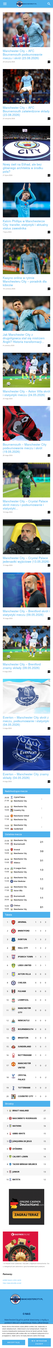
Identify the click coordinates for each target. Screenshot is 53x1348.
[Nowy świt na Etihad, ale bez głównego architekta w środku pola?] (26, 143)
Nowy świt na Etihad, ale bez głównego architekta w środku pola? (23, 168)
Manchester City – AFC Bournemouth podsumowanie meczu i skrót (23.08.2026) (22, 54)
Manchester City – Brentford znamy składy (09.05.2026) (22, 666)
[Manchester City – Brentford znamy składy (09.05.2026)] (26, 643)
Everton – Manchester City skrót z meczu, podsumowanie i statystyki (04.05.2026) (26, 721)
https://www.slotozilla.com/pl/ (12, 1283)
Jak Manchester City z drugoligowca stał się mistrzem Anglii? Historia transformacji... (24, 338)
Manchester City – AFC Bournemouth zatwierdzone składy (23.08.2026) (26, 111)
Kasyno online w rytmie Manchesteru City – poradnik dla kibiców (25, 281)
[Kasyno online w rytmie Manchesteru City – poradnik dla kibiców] (26, 256)
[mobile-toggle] (4, 4)
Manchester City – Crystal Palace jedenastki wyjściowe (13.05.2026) (26, 560)
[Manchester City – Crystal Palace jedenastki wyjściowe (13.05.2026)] (26, 536)
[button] (49, 4)
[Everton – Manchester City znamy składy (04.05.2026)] (26, 753)
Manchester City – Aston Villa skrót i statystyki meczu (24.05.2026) (26, 393)
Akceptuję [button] (13, 1342)
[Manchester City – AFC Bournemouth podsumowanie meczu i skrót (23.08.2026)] (26, 29)
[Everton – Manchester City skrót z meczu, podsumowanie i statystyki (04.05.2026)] (26, 696)
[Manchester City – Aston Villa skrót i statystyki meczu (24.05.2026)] (26, 370)
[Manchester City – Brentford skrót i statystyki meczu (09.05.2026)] (26, 590)
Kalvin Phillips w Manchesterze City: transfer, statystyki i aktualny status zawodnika (25, 224)
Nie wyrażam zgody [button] (39, 1342)
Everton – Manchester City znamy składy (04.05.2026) (26, 776)
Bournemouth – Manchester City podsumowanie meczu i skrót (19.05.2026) (24, 448)
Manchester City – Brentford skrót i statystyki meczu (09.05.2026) (26, 613)
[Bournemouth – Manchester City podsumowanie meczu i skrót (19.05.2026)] (26, 423)
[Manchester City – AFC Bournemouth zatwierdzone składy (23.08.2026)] (26, 86)
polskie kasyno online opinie (12, 1280)
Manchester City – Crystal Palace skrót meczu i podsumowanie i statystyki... (25, 504)
